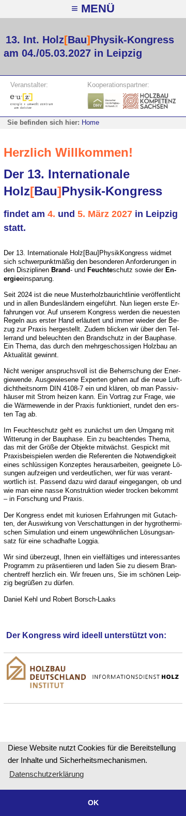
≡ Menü (93, 9)
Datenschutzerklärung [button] (46, 774)
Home (90, 122)
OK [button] (93, 802)
